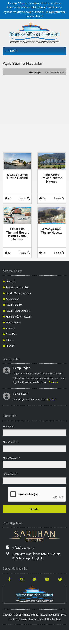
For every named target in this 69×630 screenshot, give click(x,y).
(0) (9, 198)
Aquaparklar (12, 299)
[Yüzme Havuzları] (34, 594)
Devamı (53, 382)
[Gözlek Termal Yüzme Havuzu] (17, 161)
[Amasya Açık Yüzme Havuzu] (51, 215)
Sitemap (9, 345)
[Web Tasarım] (34, 536)
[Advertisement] (34, 113)
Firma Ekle (11, 334)
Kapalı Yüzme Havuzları (18, 293)
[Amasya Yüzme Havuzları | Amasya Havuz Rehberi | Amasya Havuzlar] (34, 32)
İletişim (9, 340)
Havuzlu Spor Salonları (17, 310)
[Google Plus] (59, 579)
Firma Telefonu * (11, 458)
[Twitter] (34, 579)
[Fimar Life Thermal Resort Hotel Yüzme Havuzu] (17, 215)
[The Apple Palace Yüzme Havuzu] (51, 161)
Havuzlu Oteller (13, 304)
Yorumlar (10, 328)
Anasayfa (36, 72)
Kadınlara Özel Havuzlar (18, 316)
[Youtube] (47, 579)
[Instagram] (22, 579)
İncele (23, 198)
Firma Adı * (8, 426)
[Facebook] (9, 579)
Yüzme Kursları (13, 322)
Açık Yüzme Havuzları (17, 287)
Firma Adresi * (10, 474)
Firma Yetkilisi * (11, 442)
